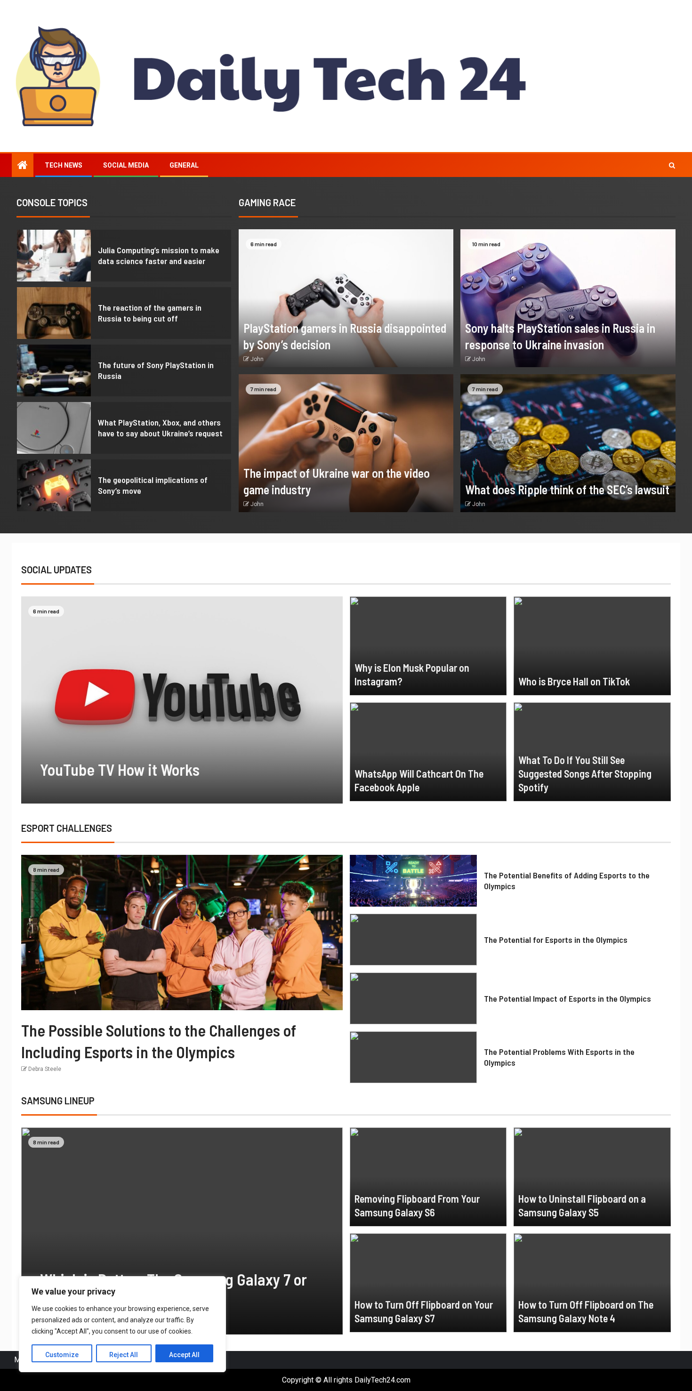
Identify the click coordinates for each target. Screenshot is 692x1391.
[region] (122, 1324)
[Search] (672, 165)
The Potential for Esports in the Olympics (556, 939)
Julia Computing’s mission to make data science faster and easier (158, 255)
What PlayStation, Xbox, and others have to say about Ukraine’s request (160, 428)
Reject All (123, 1355)
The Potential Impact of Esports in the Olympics (567, 998)
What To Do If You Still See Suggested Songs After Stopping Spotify (585, 774)
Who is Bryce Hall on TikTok (574, 681)
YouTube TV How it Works (120, 769)
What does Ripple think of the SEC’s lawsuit (567, 489)
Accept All (184, 1355)
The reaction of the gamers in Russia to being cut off (149, 313)
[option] (124, 258)
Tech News (63, 165)
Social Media (126, 165)
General (184, 165)
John (257, 359)
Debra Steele (44, 1069)
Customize (62, 1355)
